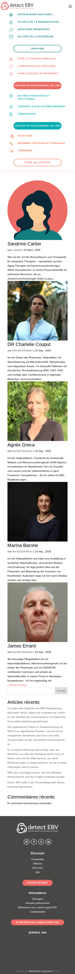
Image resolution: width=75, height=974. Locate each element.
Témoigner (25, 150)
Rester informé (37, 883)
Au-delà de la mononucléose (38, 22)
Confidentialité (37, 911)
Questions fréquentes (34, 29)
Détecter (37, 863)
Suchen (61, 690)
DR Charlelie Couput (28, 344)
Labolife (16, 249)
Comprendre (37, 859)
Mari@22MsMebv (22, 350)
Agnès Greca (21, 445)
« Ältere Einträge (17, 685)
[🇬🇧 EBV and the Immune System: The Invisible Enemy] (37, 949)
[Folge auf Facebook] (34, 842)
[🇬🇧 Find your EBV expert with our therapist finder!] (58, 949)
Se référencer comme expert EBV (37, 922)
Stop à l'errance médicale (37, 58)
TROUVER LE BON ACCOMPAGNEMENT (41, 106)
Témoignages (27, 114)
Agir (37, 872)
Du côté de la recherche (36, 36)
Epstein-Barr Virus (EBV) (35, 14)
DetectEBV (25, 136)
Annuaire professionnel (37, 903)
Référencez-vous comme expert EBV (37, 907)
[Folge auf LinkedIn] (48, 842)
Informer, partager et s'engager (41, 143)
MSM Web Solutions (40, 971)
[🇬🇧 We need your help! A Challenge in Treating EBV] (16, 949)
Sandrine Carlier (24, 243)
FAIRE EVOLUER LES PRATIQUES (38, 73)
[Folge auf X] (41, 842)
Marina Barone (22, 545)
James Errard (21, 646)
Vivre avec (37, 867)
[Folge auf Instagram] (26, 842)
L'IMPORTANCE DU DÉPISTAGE (37, 66)
